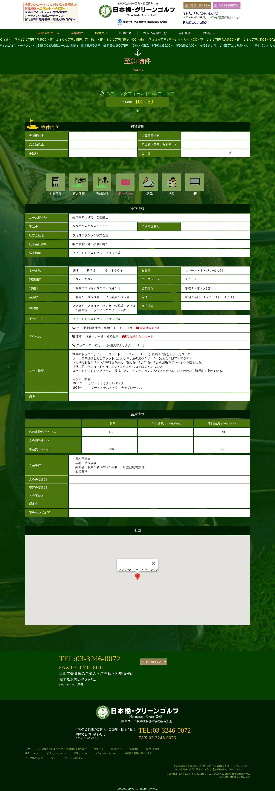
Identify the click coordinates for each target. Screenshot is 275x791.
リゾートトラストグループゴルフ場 (96, 319)
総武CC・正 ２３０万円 (192, 39)
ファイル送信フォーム (76, 758)
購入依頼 (79, 193)
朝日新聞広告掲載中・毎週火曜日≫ (50, 19)
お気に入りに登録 (195, 22)
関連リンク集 (80, 753)
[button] (137, 576)
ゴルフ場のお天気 (34, 758)
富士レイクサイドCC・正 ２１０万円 (146, 39)
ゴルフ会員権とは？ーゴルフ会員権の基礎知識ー (62, 748)
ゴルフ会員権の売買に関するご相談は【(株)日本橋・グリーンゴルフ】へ (210, 769)
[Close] (153, 563)
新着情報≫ (32, 8)
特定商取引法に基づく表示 (138, 753)
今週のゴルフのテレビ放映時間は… (47, 11)
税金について (32, 753)
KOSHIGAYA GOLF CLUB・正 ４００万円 (241, 39)
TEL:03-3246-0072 (200, 13)
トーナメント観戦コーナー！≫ (44, 15)
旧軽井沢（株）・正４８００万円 (50, 39)
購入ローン (116, 748)
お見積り (56, 193)
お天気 (148, 193)
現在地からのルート (153, 328)
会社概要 (133, 748)
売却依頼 (102, 193)
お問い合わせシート (56, 753)
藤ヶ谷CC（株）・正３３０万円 (96, 39)
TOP (27, 748)
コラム (54, 758)
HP (195, 193)
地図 (172, 193)
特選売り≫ (61, 8)
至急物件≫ (46, 8)
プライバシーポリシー (106, 753)
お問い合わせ (125, 193)
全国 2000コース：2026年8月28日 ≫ (51, 4)
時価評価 (98, 748)
